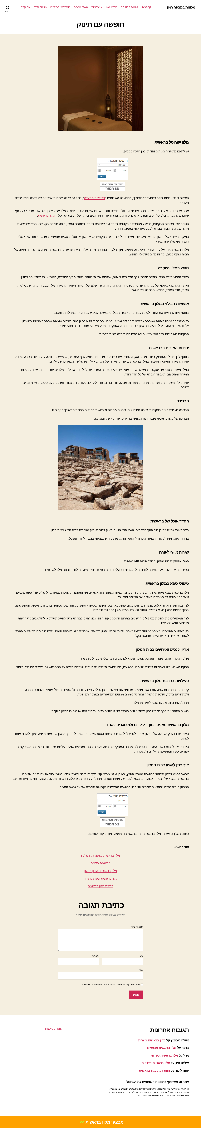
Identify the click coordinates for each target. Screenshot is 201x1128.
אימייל (95, 956)
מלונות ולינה (40, 7)
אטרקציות (96, 7)
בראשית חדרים (100, 863)
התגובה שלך (136, 927)
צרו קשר (25, 7)
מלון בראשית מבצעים (161, 1048)
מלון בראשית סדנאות (156, 1063)
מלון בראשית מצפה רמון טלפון (100, 855)
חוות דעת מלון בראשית (154, 1070)
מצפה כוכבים (81, 7)
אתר (141, 970)
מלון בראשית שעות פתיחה (100, 878)
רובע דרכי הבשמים (60, 7)
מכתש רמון (111, 7)
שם (140, 956)
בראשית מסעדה (94, 198)
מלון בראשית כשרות (151, 1040)
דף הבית (146, 7)
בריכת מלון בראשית (100, 886)
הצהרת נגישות (54, 1028)
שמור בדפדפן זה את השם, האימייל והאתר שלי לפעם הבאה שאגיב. (110, 984)
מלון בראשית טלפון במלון (100, 871)
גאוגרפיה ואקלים (129, 7)
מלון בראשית (46, 215)
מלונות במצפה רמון (181, 7)
